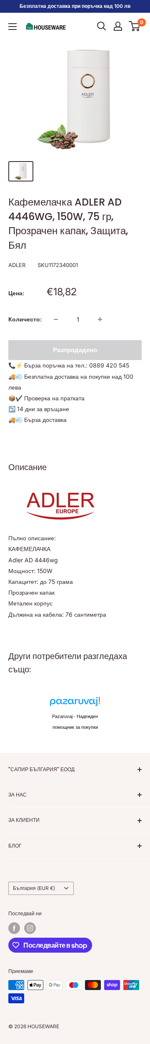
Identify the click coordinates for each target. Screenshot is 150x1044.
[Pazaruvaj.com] (75, 704)
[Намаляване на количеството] (56, 319)
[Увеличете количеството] (100, 319)
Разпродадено (75, 350)
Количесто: (25, 319)
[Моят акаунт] (118, 26)
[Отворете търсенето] (101, 26)
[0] (135, 26)
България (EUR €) (34, 888)
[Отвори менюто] (12, 26)
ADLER (16, 265)
